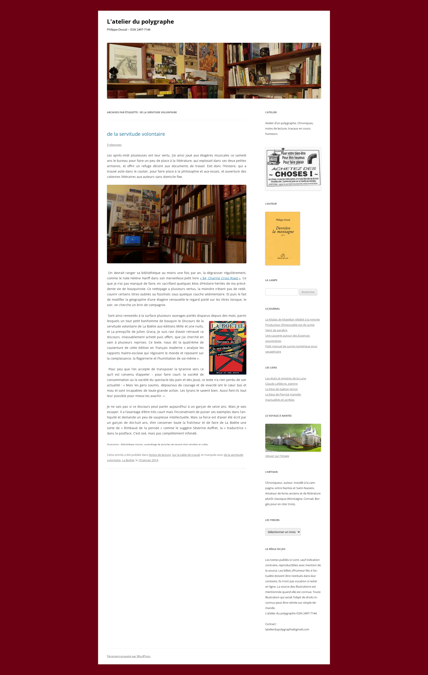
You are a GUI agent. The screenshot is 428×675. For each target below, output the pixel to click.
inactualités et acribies (279, 400)
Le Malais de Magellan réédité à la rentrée (292, 319)
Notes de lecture (160, 455)
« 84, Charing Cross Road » (220, 278)
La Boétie (128, 460)
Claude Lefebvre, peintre (281, 384)
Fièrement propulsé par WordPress (128, 656)
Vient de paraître (276, 330)
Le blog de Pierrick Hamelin (283, 394)
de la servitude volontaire (136, 133)
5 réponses (114, 145)
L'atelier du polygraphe (140, 21)
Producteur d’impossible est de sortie (290, 325)
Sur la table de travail (186, 455)
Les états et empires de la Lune (285, 378)
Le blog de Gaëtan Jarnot (281, 389)
